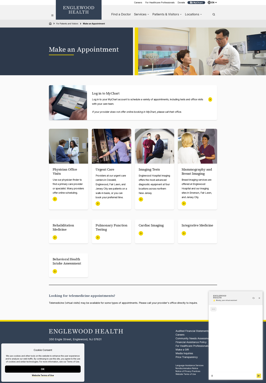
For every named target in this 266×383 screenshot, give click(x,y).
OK (43, 369)
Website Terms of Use (43, 375)
